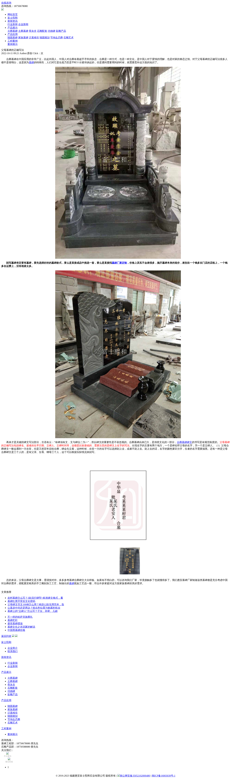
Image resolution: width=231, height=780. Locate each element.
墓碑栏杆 (13, 620)
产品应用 (13, 34)
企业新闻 (23, 24)
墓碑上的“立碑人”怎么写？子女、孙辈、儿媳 (33, 611)
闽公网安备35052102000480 (135, 775)
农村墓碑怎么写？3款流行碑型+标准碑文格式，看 (35, 597)
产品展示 (13, 27)
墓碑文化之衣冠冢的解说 (21, 626)
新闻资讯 (13, 21)
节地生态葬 (56, 37)
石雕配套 (42, 31)
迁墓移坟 (34, 37)
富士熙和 (13, 17)
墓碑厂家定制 (119, 262)
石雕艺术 (68, 37)
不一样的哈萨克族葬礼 (20, 617)
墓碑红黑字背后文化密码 (21, 601)
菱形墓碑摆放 (15, 623)
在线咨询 (6, 2)
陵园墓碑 (13, 37)
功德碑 (51, 31)
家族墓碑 (23, 37)
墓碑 (31, 62)
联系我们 (13, 651)
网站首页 (13, 14)
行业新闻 (13, 24)
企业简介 (13, 648)
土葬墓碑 (23, 31)
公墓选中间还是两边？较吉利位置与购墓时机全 (34, 607)
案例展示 (13, 44)
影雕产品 (61, 31)
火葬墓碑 (13, 31)
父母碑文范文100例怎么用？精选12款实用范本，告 (36, 604)
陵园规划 (45, 37)
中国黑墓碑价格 (16, 630)
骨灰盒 (32, 31)
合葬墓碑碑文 (184, 442)
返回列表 (6, 636)
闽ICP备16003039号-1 (163, 775)
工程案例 (13, 41)
